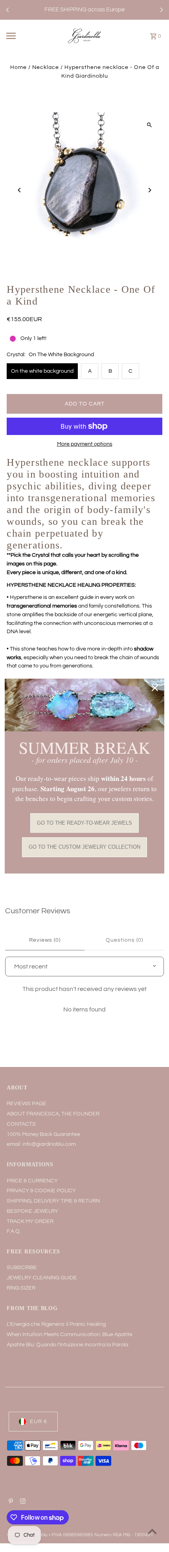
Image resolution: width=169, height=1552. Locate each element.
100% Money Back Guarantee (43, 1134)
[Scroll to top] (152, 1531)
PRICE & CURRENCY (32, 1181)
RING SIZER (21, 1288)
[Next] (161, 10)
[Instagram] (22, 1502)
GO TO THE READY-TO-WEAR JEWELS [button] (84, 823)
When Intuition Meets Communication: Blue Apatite (69, 1334)
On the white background (42, 371)
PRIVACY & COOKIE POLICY (41, 1190)
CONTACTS (21, 1124)
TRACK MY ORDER (30, 1221)
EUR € (39, 1421)
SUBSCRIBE (22, 1267)
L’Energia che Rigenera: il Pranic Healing (56, 1324)
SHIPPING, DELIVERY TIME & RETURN (53, 1201)
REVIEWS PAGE (26, 1103)
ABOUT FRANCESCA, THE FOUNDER (53, 1114)
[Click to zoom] (149, 125)
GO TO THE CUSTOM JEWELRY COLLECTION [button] (84, 847)
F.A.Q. (14, 1231)
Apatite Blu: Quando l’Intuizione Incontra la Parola (67, 1345)
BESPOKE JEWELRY (32, 1211)
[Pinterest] (10, 1502)
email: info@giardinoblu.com (41, 1144)
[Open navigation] (23, 36)
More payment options (84, 444)
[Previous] (8, 10)
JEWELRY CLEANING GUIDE (42, 1278)
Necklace (45, 67)
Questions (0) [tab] (124, 940)
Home (18, 67)
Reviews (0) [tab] (45, 940)
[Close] (154, 687)
